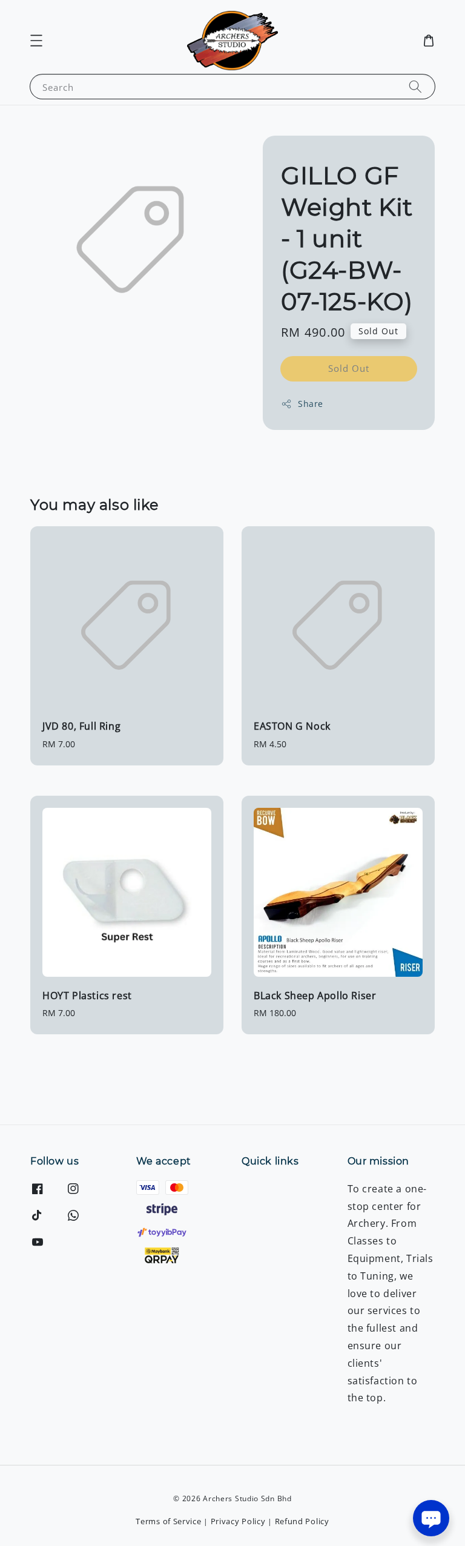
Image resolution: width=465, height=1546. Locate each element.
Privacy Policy (238, 1521)
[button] (36, 40)
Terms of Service (168, 1521)
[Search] (415, 86)
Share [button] (310, 403)
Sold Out (348, 368)
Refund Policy (302, 1521)
